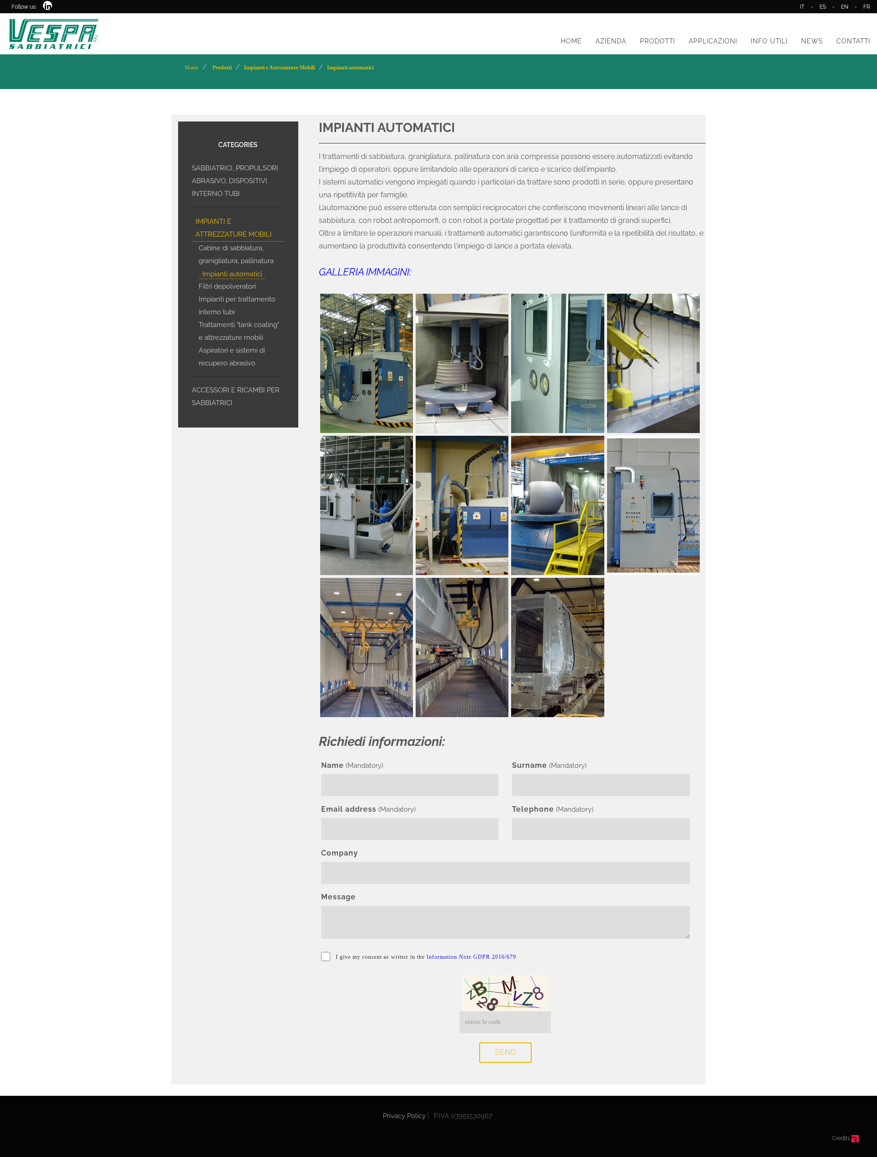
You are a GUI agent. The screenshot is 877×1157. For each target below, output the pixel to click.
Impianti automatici (232, 273)
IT (802, 7)
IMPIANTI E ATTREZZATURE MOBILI (233, 227)
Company (339, 853)
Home (191, 67)
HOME (571, 41)
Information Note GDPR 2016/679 (471, 957)
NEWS (812, 41)
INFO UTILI (769, 41)
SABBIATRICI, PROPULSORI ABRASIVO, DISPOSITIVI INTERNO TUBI (235, 181)
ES (822, 7)
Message (338, 897)
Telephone (533, 809)
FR (866, 7)
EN (844, 7)
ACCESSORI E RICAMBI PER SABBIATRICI (236, 396)
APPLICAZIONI (713, 41)
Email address (348, 809)
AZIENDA (611, 41)
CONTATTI (853, 41)
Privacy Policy (404, 1116)
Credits (841, 1138)
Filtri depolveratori (227, 286)
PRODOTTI (657, 41)
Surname (529, 765)
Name (332, 765)
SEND (505, 1052)
